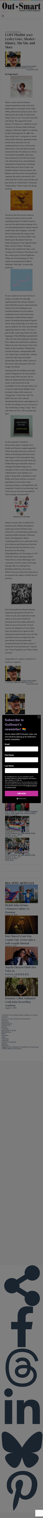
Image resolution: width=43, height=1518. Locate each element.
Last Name (9, 766)
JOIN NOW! (21, 793)
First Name (9, 755)
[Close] (38, 717)
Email (7, 744)
